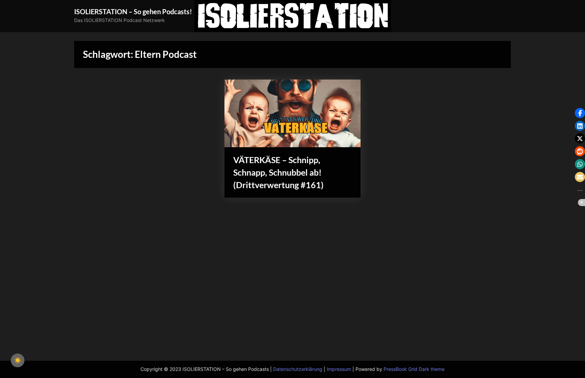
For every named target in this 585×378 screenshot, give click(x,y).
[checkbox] (17, 360)
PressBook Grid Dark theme (414, 369)
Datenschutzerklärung (297, 369)
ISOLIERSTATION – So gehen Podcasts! (133, 11)
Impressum (339, 369)
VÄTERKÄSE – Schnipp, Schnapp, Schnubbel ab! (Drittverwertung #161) (278, 172)
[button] (580, 113)
